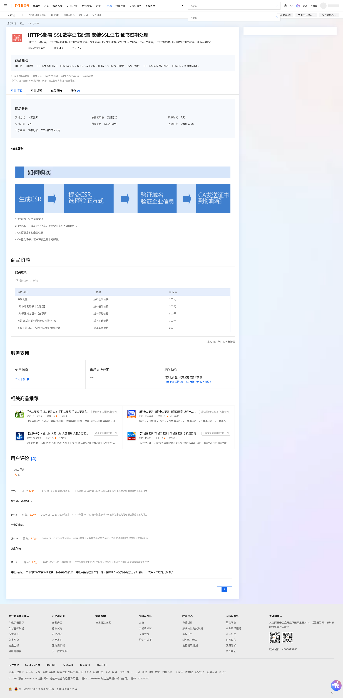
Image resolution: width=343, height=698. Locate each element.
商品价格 (36, 90)
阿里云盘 (212, 672)
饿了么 (223, 672)
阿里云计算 (118, 672)
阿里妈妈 (98, 672)
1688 (88, 672)
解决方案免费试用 (192, 628)
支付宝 (179, 672)
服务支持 (56, 90)
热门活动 (83, 14)
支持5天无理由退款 (70, 76)
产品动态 (57, 634)
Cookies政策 (32, 665)
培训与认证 (145, 639)
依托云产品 (97, 117)
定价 (98, 6)
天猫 (38, 672)
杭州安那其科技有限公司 (105, 412)
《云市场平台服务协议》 (198, 381)
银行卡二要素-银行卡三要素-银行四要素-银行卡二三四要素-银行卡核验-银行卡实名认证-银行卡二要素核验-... (168, 411)
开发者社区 (145, 628)
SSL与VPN (33, 23)
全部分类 (11, 23)
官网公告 (231, 639)
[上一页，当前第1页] (219, 589)
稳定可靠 (14, 639)
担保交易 (37, 76)
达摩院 (189, 672)
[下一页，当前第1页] (229, 589)
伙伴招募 (96, 14)
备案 (305, 5)
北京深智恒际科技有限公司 (216, 433)
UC (151, 672)
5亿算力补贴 (189, 639)
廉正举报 (51, 665)
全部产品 (57, 622)
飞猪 (107, 672)
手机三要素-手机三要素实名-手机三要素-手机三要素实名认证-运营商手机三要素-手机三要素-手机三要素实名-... (58, 411)
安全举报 (68, 665)
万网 (137, 672)
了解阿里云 (151, 6)
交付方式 (20, 117)
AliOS (130, 672)
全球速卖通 (49, 672)
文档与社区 (72, 6)
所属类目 (96, 123)
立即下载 (20, 379)
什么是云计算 (16, 622)
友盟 (157, 672)
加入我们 (101, 665)
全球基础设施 (16, 628)
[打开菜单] (5, 5)
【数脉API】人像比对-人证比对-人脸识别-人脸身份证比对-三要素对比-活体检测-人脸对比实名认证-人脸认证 (59, 433)
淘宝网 (30, 672)
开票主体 (20, 130)
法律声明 (14, 665)
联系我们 (85, 665)
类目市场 (55, 14)
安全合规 (14, 645)
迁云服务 (231, 634)
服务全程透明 (51, 76)
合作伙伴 (120, 6)
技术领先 (14, 634)
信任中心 (231, 651)
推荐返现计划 (190, 645)
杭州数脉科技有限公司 (106, 433)
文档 (141, 622)
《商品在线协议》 (175, 381)
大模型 (36, 6)
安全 (22, 23)
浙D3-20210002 (140, 678)
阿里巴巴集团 (16, 672)
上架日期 (173, 123)
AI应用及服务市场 (37, 14)
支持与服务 (135, 6)
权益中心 (87, 6)
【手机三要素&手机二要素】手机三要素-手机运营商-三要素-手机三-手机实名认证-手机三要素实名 (169, 433)
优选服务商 (88, 76)
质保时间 (173, 117)
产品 (46, 6)
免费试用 (57, 628)
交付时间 (20, 123)
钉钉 (171, 672)
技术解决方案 (103, 622)
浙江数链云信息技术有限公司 (215, 412)
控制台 (313, 5)
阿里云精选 (69, 14)
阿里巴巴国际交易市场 (70, 672)
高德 (144, 672)
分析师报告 (15, 651)
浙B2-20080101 (90, 678)
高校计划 (187, 634)
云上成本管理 (60, 651)
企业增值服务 (233, 628)
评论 (75, 90)
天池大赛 (144, 634)
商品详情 (16, 90)
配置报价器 (58, 645)
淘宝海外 (200, 672)
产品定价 (57, 639)
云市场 (108, 6)
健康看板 (231, 645)
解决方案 (58, 6)
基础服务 (231, 622)
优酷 (164, 672)
